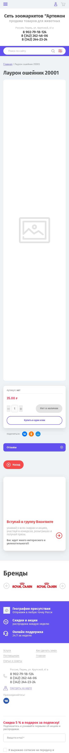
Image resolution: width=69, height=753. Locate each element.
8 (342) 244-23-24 (34, 39)
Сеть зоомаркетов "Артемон (34, 16)
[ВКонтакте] (24, 433)
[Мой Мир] (38, 433)
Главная (7, 64)
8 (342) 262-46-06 (34, 36)
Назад (16, 464)
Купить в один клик (34, 420)
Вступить (59, 535)
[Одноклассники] (31, 433)
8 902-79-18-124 (34, 32)
